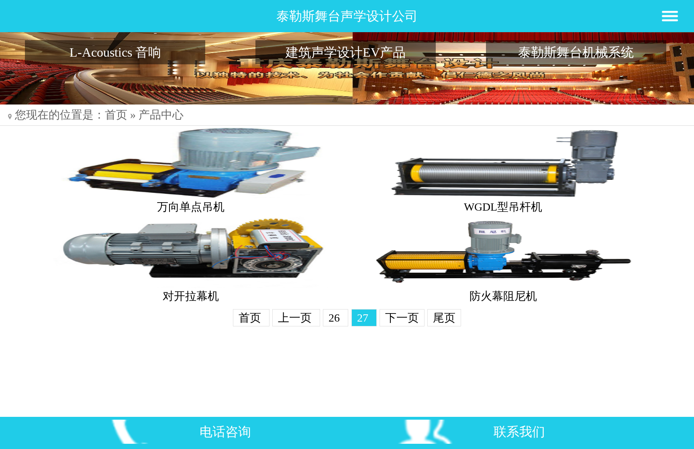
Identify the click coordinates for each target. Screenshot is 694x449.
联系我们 (519, 431)
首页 (116, 115)
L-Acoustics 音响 (115, 52)
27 (364, 318)
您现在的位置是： (60, 115)
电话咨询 (225, 431)
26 (336, 318)
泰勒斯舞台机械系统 (576, 52)
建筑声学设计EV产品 (346, 52)
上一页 (296, 318)
